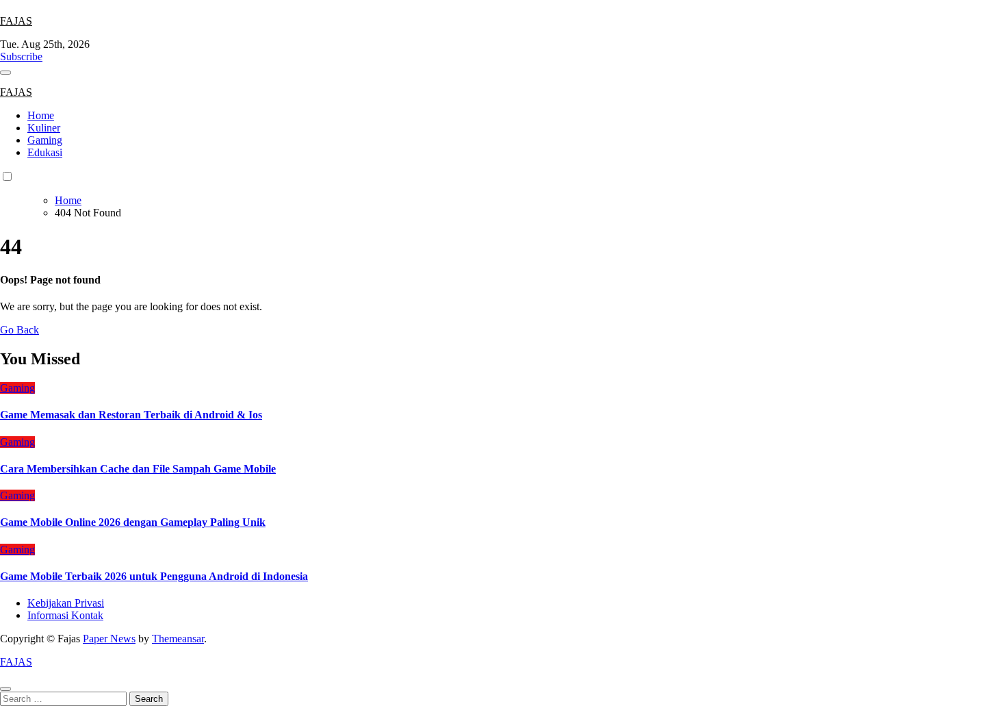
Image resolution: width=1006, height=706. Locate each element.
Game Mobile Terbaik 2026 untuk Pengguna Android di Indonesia (154, 576)
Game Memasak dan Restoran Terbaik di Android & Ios (131, 414)
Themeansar (178, 638)
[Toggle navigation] (5, 73)
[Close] (5, 689)
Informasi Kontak (65, 615)
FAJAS (16, 21)
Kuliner (43, 128)
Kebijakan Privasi (65, 603)
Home (40, 115)
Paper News (109, 638)
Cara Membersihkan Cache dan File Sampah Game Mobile (138, 469)
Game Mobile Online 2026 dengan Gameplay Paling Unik (133, 522)
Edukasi (44, 152)
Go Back (19, 330)
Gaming (44, 140)
